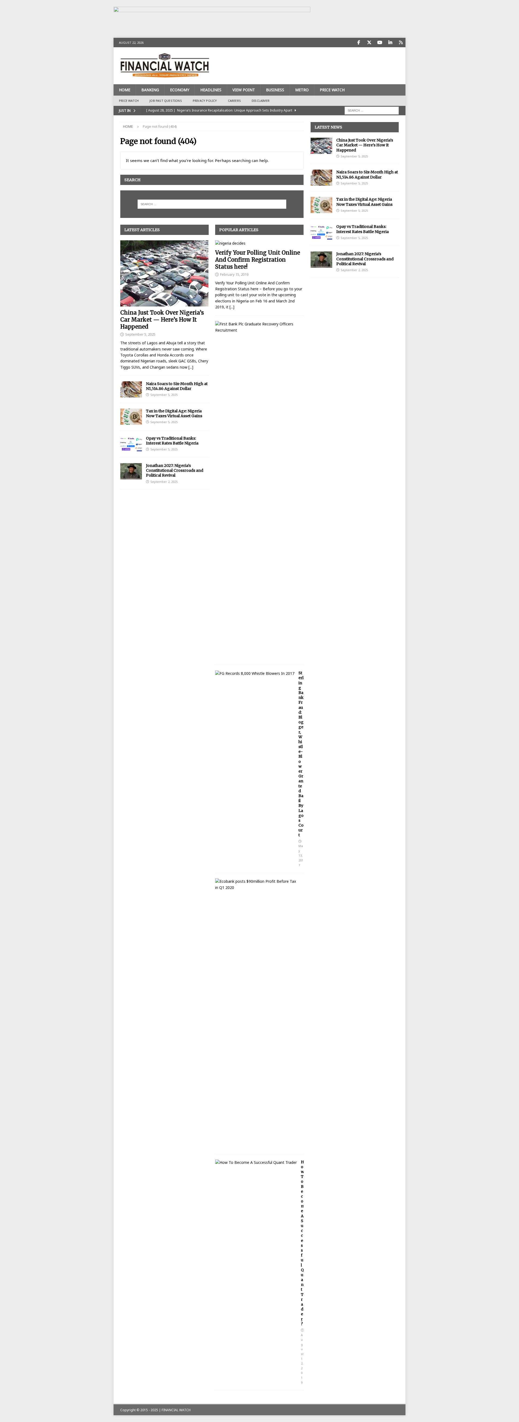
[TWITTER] (369, 42)
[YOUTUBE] (379, 42)
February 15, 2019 (234, 274)
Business (275, 89)
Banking (150, 89)
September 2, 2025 (164, 482)
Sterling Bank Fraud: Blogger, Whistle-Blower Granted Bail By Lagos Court (301, 753)
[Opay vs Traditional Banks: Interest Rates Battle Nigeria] (131, 444)
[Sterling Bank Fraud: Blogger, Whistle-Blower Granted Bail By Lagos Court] (254, 673)
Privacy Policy (205, 101)
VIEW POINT (243, 89)
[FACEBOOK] (358, 42)
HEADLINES (210, 89)
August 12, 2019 (302, 1358)
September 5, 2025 (140, 334)
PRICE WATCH (332, 89)
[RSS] (400, 42)
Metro (302, 89)
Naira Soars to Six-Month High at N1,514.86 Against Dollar (177, 386)
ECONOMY (179, 89)
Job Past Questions (165, 101)
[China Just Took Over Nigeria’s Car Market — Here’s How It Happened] (164, 273)
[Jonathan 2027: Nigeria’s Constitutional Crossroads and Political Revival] (131, 471)
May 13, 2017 (300, 855)
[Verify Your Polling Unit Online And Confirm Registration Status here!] (259, 243)
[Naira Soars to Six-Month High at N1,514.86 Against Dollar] (131, 389)
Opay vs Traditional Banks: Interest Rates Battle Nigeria (172, 441)
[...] (190, 367)
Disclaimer (261, 101)
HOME (124, 89)
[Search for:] (372, 110)
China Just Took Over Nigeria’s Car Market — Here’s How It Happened (162, 319)
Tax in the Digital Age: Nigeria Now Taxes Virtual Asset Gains (174, 413)
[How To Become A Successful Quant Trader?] (256, 1162)
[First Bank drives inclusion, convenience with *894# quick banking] (257, 327)
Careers (234, 101)
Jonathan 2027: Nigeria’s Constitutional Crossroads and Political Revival (174, 470)
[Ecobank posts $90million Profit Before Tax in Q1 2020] (257, 884)
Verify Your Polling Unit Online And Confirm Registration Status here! (257, 259)
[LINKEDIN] (390, 42)
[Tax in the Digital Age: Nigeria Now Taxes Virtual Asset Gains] (131, 417)
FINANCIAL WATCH (176, 1410)
